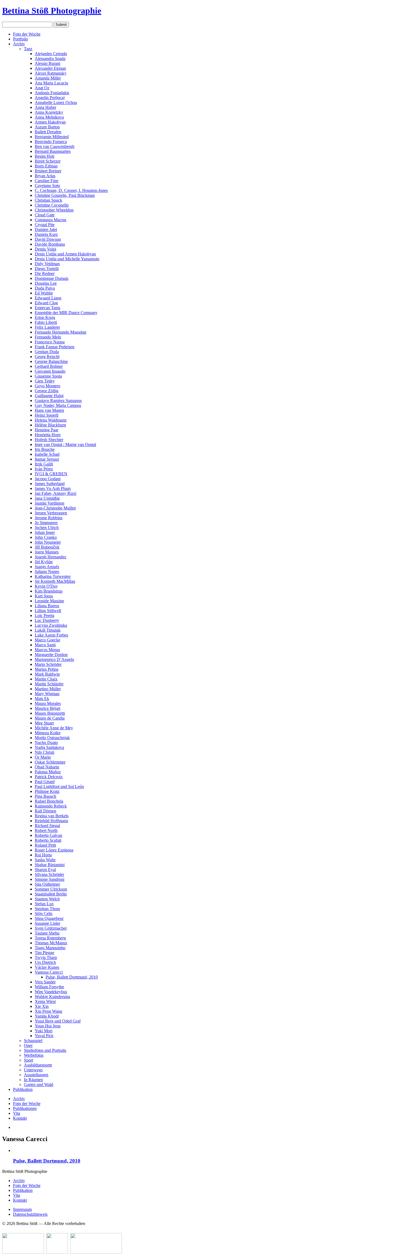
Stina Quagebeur (49, 918)
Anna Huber (45, 107)
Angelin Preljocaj (50, 97)
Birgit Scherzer (48, 161)
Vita (16, 1113)
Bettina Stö (51, 10)
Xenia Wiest (45, 1001)
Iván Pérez (44, 469)
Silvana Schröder (49, 874)
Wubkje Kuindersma (52, 996)
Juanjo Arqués (47, 566)
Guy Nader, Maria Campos (58, 405)
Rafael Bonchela (49, 801)
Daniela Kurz (46, 234)
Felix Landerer (47, 327)
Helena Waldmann (50, 420)
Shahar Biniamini (50, 864)
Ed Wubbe (44, 293)
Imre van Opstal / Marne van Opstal (65, 444)
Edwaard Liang (48, 298)
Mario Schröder (48, 664)
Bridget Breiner (48, 171)
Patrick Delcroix (49, 776)
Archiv (19, 44)
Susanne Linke (47, 923)
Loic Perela (44, 615)
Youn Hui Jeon (48, 1026)
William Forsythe (49, 986)
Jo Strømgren (46, 522)
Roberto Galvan (48, 835)
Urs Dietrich (45, 962)
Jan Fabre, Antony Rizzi (55, 493)
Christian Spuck (48, 200)
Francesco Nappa (50, 342)
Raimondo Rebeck (51, 806)
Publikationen (25, 1108)
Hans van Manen (49, 410)
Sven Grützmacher (51, 928)
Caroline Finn (46, 180)
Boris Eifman (46, 166)
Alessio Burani (47, 63)
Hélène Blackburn (50, 425)
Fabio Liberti (46, 322)
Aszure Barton (47, 127)
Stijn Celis (43, 913)
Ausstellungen (36, 1074)
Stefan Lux (44, 903)
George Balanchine (51, 361)
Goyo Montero (47, 386)
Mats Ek (42, 698)
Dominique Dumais (51, 278)
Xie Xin (42, 1006)
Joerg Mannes (47, 552)
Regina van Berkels (51, 815)
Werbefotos (33, 1055)
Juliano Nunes (47, 571)
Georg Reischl (47, 356)
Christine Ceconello (52, 205)
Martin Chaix (46, 679)
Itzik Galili (44, 464)
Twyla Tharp (46, 957)
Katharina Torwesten (53, 576)
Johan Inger (45, 532)
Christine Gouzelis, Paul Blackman (65, 195)
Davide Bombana (50, 244)
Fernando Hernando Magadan (60, 332)
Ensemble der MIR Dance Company (66, 312)
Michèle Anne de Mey (54, 728)
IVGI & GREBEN (51, 473)
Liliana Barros (47, 605)
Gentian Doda (47, 351)
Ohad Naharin (47, 767)
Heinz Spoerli (46, 415)
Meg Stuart (44, 723)
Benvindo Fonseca (51, 141)
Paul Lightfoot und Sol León (59, 786)
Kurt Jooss (44, 596)
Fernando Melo (48, 337)
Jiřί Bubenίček (47, 547)
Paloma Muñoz (48, 772)
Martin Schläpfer (49, 684)
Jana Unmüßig (47, 498)
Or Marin (43, 757)
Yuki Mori (43, 1030)
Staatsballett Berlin (51, 894)
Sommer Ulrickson (51, 889)
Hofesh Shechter (49, 439)
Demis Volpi (45, 249)
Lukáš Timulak (48, 630)
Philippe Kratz (47, 791)
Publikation (23, 1089)
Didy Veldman (47, 263)
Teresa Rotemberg (50, 938)
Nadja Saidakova (49, 747)
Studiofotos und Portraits (45, 1050)
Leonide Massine (49, 601)
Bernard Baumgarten (53, 151)
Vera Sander (45, 982)
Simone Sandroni (49, 879)
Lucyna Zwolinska (51, 625)
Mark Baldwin (47, 674)
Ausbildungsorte (38, 1065)
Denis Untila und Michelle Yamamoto (67, 259)
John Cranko (46, 537)
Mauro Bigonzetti (50, 713)
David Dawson (48, 239)
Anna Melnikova (49, 117)
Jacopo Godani (48, 478)
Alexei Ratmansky (50, 73)
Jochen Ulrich (47, 527)
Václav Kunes (47, 967)
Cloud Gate (45, 215)
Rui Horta (43, 855)
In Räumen (33, 1079)
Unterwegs (33, 1070)
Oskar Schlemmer (50, 762)
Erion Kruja (45, 317)
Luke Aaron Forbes (51, 635)
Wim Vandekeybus (51, 991)
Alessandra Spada (50, 58)
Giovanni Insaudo (50, 371)
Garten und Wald (38, 1084)
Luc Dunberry (47, 620)
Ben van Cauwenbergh (54, 146)
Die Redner (45, 273)
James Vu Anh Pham (53, 488)
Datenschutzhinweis (30, 1214)
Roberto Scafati (48, 840)
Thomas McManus (51, 943)
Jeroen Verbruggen (51, 513)
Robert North (46, 830)
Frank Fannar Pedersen (54, 346)
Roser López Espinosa (54, 850)
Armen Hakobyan (50, 122)
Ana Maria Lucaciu (51, 83)
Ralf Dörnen (45, 811)
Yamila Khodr (47, 1016)
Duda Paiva (45, 288)
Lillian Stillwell (48, 610)
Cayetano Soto (47, 185)
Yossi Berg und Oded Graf (58, 1021)
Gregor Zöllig (46, 390)
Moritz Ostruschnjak (52, 737)
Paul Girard (45, 781)
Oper (28, 1045)
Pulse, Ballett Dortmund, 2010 (72, 977)
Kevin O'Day (46, 586)
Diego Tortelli (47, 268)
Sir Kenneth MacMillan (55, 581)
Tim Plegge (44, 952)
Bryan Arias (45, 175)
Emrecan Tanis (47, 307)
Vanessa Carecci (49, 972)
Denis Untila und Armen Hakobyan (65, 254)
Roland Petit (45, 845)
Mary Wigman (47, 693)
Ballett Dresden (48, 131)
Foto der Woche (26, 34)
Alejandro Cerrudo (51, 53)
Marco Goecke (47, 640)
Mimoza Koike (48, 732)
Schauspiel (33, 1040)
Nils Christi (44, 752)
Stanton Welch (47, 899)
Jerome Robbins (48, 517)
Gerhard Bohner (49, 366)
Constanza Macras (50, 219)
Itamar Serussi (47, 459)
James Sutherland (50, 483)
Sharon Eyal (45, 869)
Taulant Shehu (47, 933)
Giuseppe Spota (48, 376)
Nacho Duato (46, 742)
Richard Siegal (47, 825)
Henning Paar (46, 430)
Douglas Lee (46, 283)
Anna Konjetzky (49, 112)
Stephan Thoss (47, 908)
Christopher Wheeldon (54, 210)
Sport (28, 1060)
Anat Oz (42, 88)
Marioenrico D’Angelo (54, 659)
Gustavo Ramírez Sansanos (58, 400)
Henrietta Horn (48, 434)
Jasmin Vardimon (49, 503)
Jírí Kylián (44, 561)
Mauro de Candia (50, 718)
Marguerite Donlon (51, 654)
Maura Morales (48, 703)
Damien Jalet (46, 229)
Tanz (28, 48)
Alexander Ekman (50, 68)
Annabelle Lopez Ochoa (56, 102)
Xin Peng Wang (48, 1011)
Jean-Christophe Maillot (55, 508)
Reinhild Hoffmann (51, 820)
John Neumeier (48, 542)
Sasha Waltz (45, 859)
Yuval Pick (44, 1035)
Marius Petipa (46, 669)
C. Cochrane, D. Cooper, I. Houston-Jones (71, 190)
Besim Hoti (44, 156)
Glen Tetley (45, 381)
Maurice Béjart (47, 708)
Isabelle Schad (47, 454)
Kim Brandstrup (48, 591)
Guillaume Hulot (49, 395)
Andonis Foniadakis (52, 92)
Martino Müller (48, 688)
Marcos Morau (47, 649)
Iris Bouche (45, 449)
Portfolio (20, 39)
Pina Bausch (45, 796)
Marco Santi (45, 644)
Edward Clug (46, 302)
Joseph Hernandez (50, 557)
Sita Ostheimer (47, 884)
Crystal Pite (45, 224)
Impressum (22, 1209)
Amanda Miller (48, 78)
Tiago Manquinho (50, 947)
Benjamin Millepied (52, 136)
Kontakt (20, 1118)
